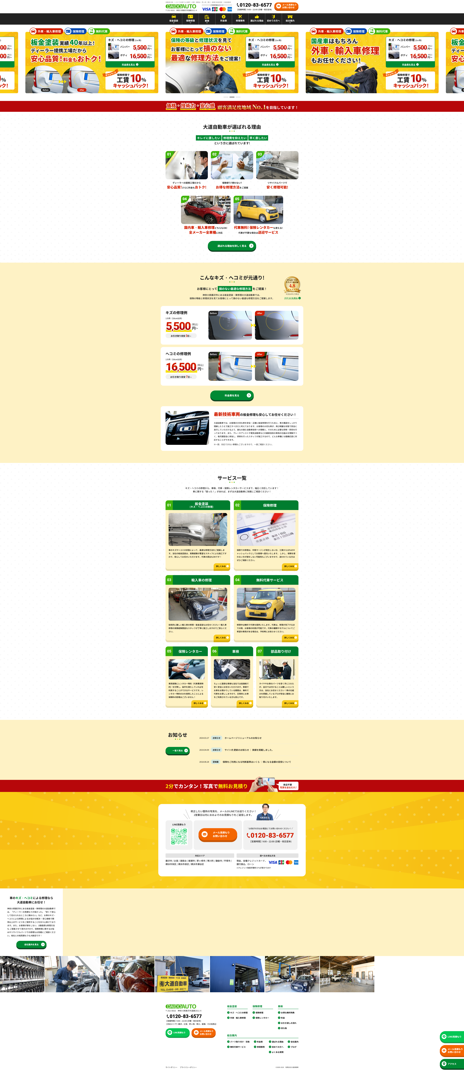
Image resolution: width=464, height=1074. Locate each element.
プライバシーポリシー (188, 1067)
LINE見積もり (179, 1032)
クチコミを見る (291, 298)
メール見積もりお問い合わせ (289, 6)
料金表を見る (128, 64)
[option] (232, 62)
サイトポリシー (171, 1067)
